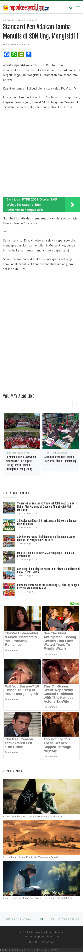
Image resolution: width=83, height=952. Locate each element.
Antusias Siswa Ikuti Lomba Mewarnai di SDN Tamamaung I (60, 461)
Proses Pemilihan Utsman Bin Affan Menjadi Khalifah (32, 816)
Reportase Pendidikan (46, 932)
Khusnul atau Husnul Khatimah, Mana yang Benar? (30, 857)
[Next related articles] (76, 404)
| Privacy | (31, 950)
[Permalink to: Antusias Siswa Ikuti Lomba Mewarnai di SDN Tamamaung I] (60, 431)
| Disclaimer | (44, 950)
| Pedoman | (18, 950)
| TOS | (56, 950)
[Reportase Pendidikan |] (26, 7)
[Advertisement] (41, 154)
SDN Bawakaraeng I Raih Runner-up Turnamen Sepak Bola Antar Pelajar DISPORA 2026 (46, 538)
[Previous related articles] (68, 404)
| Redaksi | (5, 950)
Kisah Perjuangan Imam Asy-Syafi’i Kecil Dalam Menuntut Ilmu (37, 897)
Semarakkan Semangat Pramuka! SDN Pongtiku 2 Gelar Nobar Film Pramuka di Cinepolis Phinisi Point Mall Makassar (47, 507)
